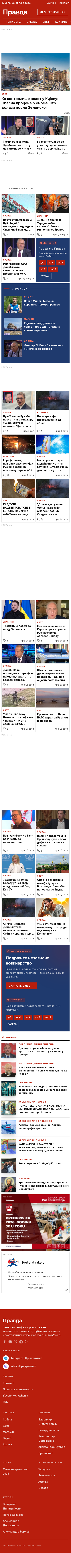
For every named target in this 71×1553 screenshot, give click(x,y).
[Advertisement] (35, 41)
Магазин (8, 1432)
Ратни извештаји (50, 1462)
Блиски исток (47, 1475)
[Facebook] (4, 1341)
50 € (42, 269)
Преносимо (45, 1453)
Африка (43, 1481)
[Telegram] (21, 1341)
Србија (32, 21)
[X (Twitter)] (15, 1341)
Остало (43, 1487)
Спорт (7, 1462)
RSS (5, 1401)
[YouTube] (10, 1341)
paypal (45, 276)
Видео (7, 1438)
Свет (46, 21)
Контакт (65, 2)
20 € (60, 262)
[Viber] (26, 1341)
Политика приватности (18, 1389)
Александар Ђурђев (51, 1447)
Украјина (44, 1469)
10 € (51, 262)
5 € (42, 262)
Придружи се (56, 12)
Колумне (61, 21)
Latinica (51, 2)
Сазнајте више (19, 986)
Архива (7, 1444)
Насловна (14, 21)
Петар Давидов (48, 1430)
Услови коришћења (15, 1395)
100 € (53, 269)
